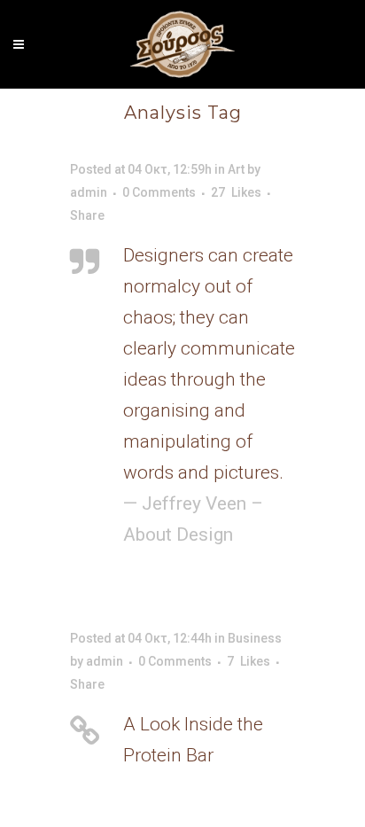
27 (236, 192)
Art (236, 169)
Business (255, 638)
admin (88, 192)
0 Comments (159, 192)
